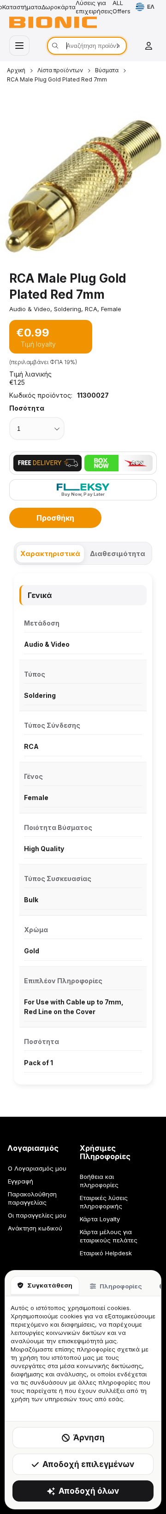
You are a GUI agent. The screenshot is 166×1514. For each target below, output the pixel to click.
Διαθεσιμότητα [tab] (117, 553)
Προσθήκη (55, 517)
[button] (83, 185)
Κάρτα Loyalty (100, 1219)
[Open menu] (19, 45)
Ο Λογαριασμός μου (37, 1168)
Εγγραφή (20, 1181)
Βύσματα (107, 70)
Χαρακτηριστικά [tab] (50, 553)
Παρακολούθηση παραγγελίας (32, 1198)
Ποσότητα (26, 408)
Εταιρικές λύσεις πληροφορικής (104, 1202)
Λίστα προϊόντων (60, 70)
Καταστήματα (22, 7)
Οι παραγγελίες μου (37, 1215)
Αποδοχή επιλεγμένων (88, 1464)
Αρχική (16, 70)
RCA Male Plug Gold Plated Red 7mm (57, 79)
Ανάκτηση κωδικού (35, 1228)
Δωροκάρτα (59, 7)
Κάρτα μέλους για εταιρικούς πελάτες (108, 1236)
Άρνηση (89, 1437)
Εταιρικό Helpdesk (106, 1253)
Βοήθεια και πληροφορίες (99, 1181)
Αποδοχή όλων (89, 1491)
